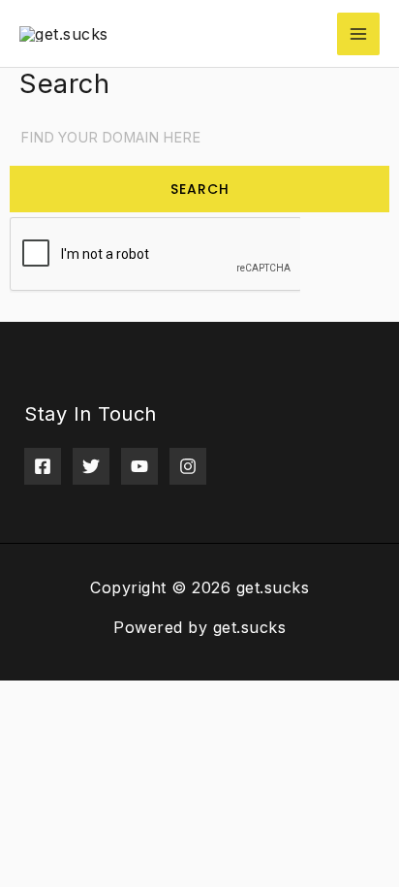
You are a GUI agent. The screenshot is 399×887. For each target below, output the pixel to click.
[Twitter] (91, 466)
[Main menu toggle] (358, 34)
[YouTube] (139, 466)
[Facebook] (42, 466)
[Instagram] (187, 466)
